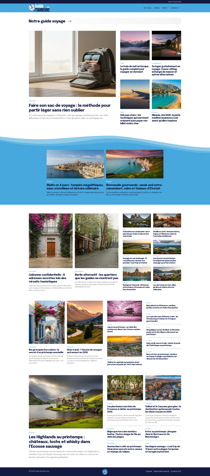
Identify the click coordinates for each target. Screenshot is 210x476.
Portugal (32, 271)
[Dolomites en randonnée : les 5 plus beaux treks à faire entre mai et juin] (137, 220)
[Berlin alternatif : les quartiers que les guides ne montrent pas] (97, 240)
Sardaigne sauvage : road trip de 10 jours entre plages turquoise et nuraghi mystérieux (162, 449)
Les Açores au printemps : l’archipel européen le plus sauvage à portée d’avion (164, 260)
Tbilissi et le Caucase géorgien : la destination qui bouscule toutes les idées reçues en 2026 (163, 409)
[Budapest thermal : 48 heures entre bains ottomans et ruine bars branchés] (137, 274)
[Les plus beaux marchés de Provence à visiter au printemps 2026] (125, 387)
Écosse (32, 432)
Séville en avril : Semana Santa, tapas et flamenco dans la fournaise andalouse (166, 234)
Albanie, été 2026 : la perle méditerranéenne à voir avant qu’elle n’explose (166, 118)
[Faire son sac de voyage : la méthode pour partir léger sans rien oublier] (72, 64)
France (108, 181)
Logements (156, 63)
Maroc (148, 303)
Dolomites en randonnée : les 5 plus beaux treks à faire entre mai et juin (136, 234)
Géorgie (148, 403)
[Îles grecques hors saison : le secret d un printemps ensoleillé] (47, 322)
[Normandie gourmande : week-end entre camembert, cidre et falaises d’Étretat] (134, 164)
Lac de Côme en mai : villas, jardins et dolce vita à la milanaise (164, 287)
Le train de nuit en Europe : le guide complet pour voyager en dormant (134, 69)
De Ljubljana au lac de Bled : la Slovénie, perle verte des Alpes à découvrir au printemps (163, 332)
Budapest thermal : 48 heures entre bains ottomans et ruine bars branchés (136, 287)
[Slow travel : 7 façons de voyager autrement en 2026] (85, 322)
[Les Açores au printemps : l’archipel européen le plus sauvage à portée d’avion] (167, 247)
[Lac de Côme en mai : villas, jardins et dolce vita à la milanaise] (167, 274)
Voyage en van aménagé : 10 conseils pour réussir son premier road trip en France (135, 260)
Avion (122, 112)
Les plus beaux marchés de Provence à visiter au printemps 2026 (124, 409)
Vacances (32, 347)
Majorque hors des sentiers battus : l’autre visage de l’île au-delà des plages (124, 434)
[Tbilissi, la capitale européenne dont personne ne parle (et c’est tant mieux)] (124, 346)
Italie (124, 229)
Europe (155, 112)
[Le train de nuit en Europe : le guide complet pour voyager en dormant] (135, 45)
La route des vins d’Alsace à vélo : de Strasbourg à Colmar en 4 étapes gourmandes (162, 319)
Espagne (156, 229)
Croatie (149, 341)
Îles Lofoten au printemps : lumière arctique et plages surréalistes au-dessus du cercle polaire (161, 356)
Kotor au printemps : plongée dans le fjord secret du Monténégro (160, 434)
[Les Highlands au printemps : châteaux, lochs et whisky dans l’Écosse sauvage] (66, 401)
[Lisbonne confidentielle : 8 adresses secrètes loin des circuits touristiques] (51, 240)
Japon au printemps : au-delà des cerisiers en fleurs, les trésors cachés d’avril (123, 329)
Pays (148, 327)
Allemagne (79, 271)
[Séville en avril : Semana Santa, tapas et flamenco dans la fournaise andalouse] (167, 220)
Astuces (32, 101)
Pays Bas (110, 443)
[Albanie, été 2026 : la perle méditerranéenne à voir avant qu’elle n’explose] (166, 94)
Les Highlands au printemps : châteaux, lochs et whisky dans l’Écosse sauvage (59, 442)
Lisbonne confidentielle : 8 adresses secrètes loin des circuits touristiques (47, 278)
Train (122, 63)
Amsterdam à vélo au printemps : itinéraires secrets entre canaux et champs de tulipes (124, 449)
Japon (109, 325)
